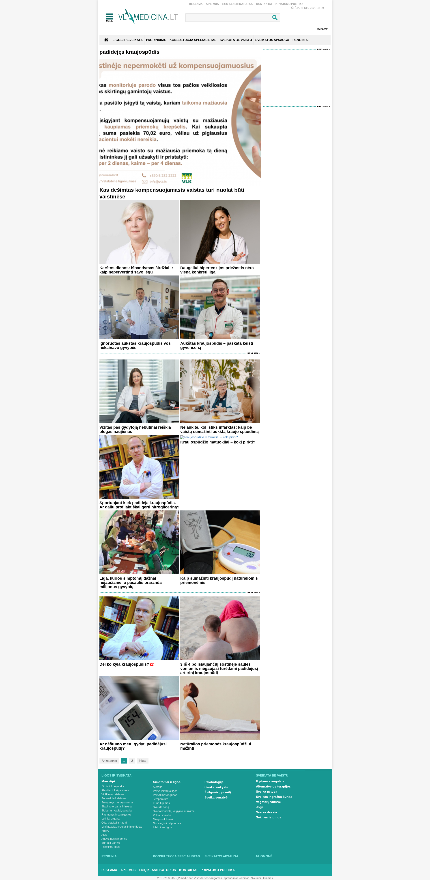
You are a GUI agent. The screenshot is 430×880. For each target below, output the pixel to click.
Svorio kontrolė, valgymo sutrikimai (174, 811)
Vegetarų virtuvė (268, 802)
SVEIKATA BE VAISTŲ (236, 40)
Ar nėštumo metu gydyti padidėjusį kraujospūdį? (133, 746)
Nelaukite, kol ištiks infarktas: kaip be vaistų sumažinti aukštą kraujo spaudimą (219, 429)
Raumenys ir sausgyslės (116, 814)
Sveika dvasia (266, 812)
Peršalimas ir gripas (165, 795)
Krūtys (105, 830)
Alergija (157, 787)
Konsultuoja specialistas (176, 856)
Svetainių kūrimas (262, 878)
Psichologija (214, 782)
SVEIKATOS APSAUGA (272, 40)
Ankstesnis (109, 760)
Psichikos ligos (110, 846)
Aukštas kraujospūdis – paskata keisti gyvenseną (216, 345)
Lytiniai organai (110, 818)
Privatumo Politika (289, 4)
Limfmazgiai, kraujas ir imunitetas (121, 826)
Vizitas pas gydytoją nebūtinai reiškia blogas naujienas (135, 429)
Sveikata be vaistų (272, 775)
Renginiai (109, 856)
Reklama (196, 4)
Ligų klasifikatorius (237, 4)
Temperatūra (160, 799)
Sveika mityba (266, 791)
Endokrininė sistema (113, 798)
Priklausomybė (162, 815)
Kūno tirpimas (161, 803)
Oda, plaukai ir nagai (114, 822)
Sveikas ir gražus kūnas (274, 796)
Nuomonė (264, 856)
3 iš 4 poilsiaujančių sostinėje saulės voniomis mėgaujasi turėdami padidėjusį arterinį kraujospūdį (219, 668)
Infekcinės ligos (162, 827)
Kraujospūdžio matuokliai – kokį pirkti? (217, 442)
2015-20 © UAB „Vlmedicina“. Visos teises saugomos (189, 878)
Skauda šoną (161, 807)
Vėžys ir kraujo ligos (165, 791)
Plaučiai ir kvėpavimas (115, 790)
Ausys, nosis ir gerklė (114, 838)
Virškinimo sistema (112, 794)
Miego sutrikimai (163, 819)
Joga (260, 807)
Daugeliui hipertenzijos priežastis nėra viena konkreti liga (217, 270)
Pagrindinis (156, 40)
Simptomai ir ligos (167, 782)
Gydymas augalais (270, 781)
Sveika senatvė (216, 797)
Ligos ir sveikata (128, 40)
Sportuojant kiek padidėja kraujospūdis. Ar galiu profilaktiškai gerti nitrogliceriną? (139, 505)
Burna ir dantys (110, 842)
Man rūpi (108, 781)
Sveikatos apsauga (221, 856)
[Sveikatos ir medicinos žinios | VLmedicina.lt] (148, 16)
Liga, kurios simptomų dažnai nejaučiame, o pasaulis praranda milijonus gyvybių (130, 582)
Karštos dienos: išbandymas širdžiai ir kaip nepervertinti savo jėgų (136, 270)
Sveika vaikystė (216, 787)
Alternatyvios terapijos (273, 786)
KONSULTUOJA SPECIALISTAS (193, 40)
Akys (104, 834)
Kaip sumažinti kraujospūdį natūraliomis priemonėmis (219, 580)
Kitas (142, 760)
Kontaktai (264, 4)
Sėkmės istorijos (268, 817)
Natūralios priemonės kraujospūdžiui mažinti (215, 746)
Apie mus (212, 4)
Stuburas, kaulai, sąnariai (116, 810)
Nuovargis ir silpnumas (167, 823)
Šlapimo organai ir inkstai (116, 806)
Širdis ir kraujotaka (112, 786)
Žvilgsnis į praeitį (217, 792)
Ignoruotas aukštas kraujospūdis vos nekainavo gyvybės (135, 345)
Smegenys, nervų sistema (117, 802)
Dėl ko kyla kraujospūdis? (124, 664)
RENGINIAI (300, 40)
